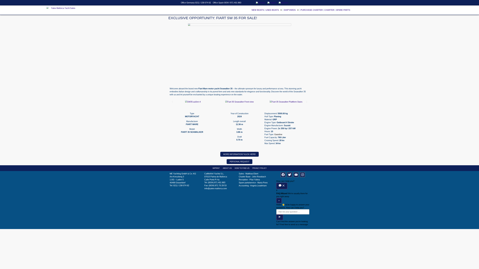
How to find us (242, 168)
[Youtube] (296, 174)
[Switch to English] (272, 2)
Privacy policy (259, 168)
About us (227, 168)
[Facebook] (283, 174)
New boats (258, 10)
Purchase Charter (312, 10)
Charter (329, 10)
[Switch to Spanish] (283, 2)
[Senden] (279, 217)
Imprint (216, 168)
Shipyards (290, 10)
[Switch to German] (260, 2)
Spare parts (343, 10)
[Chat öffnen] (281, 186)
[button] (172, 101)
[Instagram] (302, 174)
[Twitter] (289, 174)
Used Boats (272, 10)
